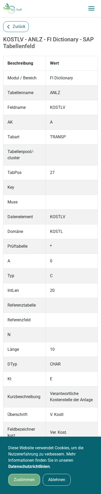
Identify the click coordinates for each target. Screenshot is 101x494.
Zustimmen (24, 479)
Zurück (19, 26)
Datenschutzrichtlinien (29, 466)
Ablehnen (56, 479)
